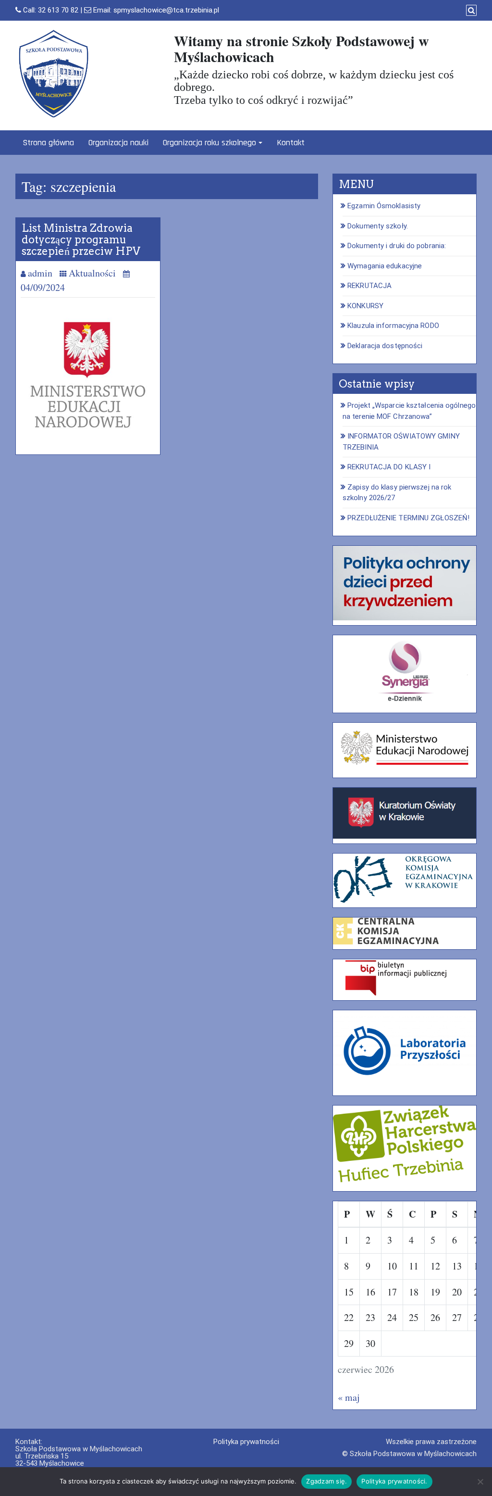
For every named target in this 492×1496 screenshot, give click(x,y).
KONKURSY (365, 306)
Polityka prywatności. (394, 1481)
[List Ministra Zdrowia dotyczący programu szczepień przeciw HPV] (88, 374)
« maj (349, 1397)
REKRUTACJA (369, 285)
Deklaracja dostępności (384, 345)
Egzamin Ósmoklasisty (383, 205)
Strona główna (48, 142)
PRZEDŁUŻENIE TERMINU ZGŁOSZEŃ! (408, 518)
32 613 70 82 (58, 10)
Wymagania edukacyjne (384, 266)
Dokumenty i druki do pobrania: (396, 245)
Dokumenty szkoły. (377, 226)
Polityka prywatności (246, 1441)
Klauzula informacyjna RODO (393, 325)
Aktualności (92, 272)
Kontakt (291, 142)
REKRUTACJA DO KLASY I (388, 467)
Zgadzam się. (326, 1481)
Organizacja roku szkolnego (209, 142)
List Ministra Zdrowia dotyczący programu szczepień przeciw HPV (81, 239)
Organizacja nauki (118, 142)
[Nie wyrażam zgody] (480, 1481)
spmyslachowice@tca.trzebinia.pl (166, 10)
